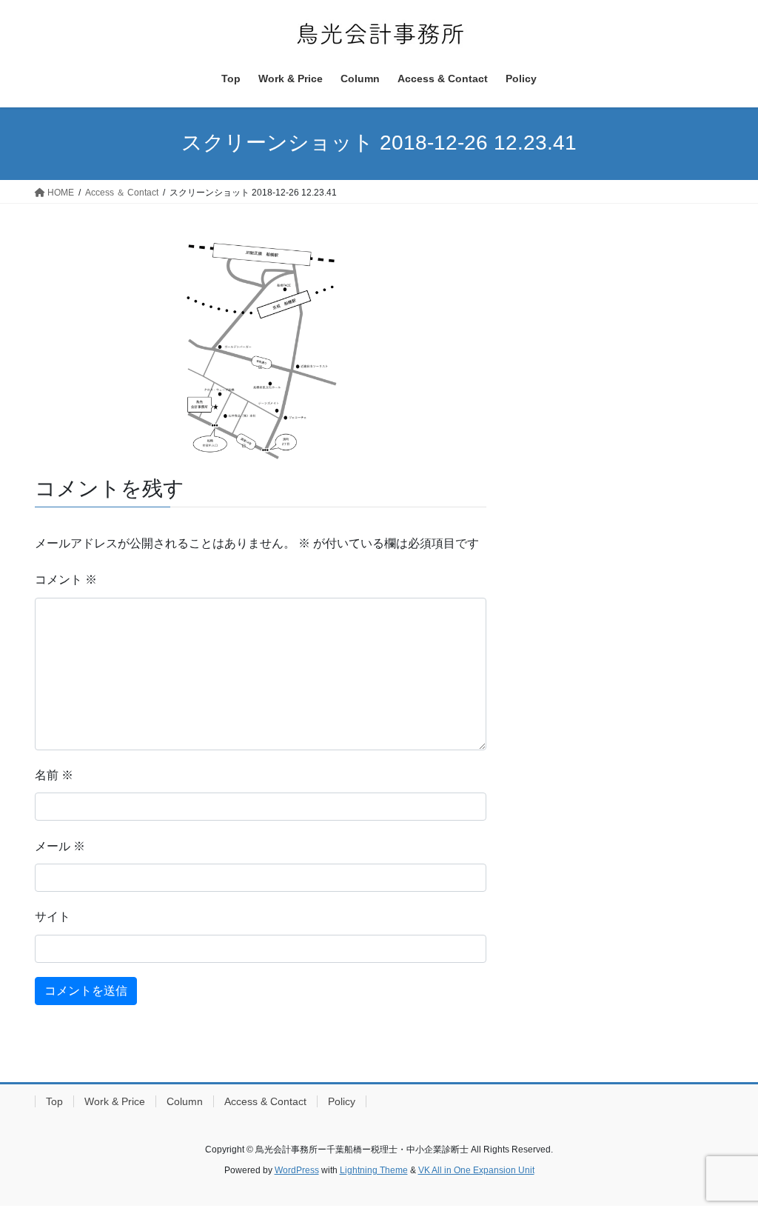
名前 (54, 775)
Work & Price (114, 1101)
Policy (341, 1101)
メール (60, 846)
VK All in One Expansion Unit (476, 1170)
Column (185, 1101)
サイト (52, 916)
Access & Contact (265, 1101)
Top (54, 1101)
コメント (66, 579)
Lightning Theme (374, 1170)
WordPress (297, 1170)
